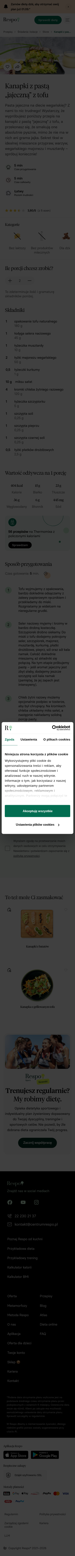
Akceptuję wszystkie (37, 811)
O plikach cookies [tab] (56, 739)
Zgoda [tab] (9, 739)
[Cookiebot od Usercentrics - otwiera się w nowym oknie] (53, 728)
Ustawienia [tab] (29, 739)
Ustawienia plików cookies (35, 824)
